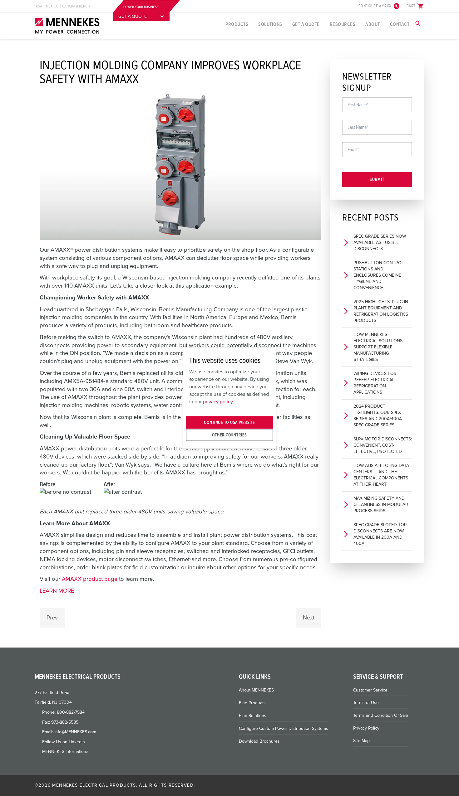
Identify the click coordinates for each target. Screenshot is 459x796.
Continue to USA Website (229, 422)
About (372, 24)
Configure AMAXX (379, 6)
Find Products (252, 703)
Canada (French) (76, 6)
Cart (415, 6)
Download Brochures (259, 741)
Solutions (270, 24)
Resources (342, 24)
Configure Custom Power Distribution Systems (283, 728)
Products (236, 24)
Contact (399, 24)
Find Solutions (252, 715)
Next (308, 617)
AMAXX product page (89, 578)
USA (39, 6)
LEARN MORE (57, 590)
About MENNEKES (256, 690)
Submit (377, 179)
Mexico (52, 6)
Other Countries (229, 434)
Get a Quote (306, 24)
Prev (52, 617)
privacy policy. (218, 401)
